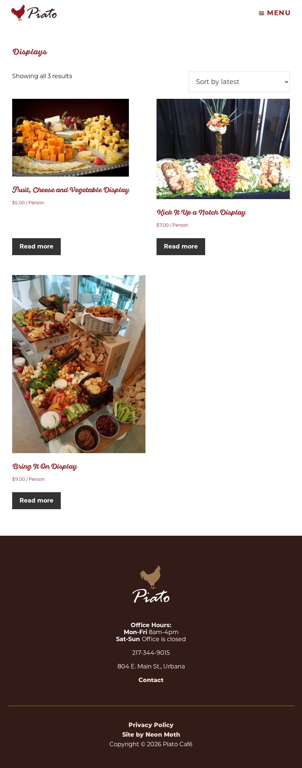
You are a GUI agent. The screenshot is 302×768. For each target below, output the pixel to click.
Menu (279, 13)
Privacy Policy (151, 725)
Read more (36, 246)
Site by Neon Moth (151, 734)
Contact (151, 680)
